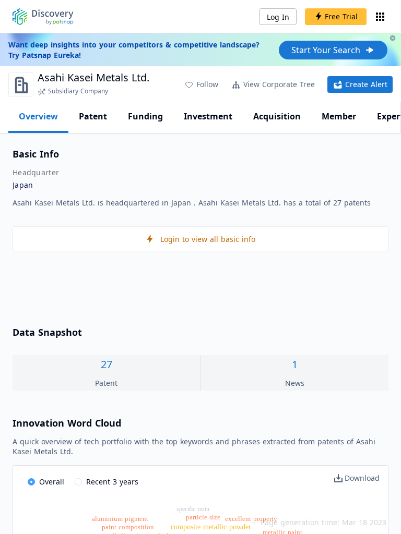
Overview (38, 116)
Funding (145, 116)
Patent (93, 116)
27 (106, 364)
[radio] (45, 482)
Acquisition (277, 116)
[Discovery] (43, 16)
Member (339, 116)
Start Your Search (325, 50)
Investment (208, 116)
